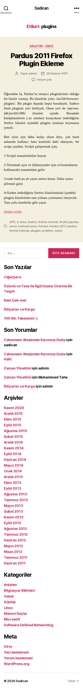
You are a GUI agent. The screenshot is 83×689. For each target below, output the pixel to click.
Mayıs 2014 (13, 465)
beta (23, 222)
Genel (9, 596)
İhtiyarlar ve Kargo (19, 309)
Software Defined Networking (28, 625)
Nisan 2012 (13, 552)
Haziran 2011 (14, 563)
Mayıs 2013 (13, 506)
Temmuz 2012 (16, 534)
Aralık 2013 (13, 477)
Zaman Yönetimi (17, 368)
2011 (12, 222)
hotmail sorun (27, 226)
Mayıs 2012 (13, 546)
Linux (49, 46)
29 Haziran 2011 (57, 73)
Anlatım (36, 46)
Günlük (9, 602)
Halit (8, 359)
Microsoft (12, 619)
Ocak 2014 (13, 471)
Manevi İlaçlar (15, 613)
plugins (36, 230)
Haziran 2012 (15, 540)
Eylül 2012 (12, 523)
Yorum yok (44, 79)
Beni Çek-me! (15, 300)
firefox (32, 222)
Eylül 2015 (12, 425)
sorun (58, 230)
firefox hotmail (48, 222)
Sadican (42, 8)
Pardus (43, 226)
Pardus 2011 (57, 226)
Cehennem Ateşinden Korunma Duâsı (35, 340)
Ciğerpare (12, 277)
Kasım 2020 (14, 408)
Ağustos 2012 (15, 529)
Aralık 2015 (13, 413)
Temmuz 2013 (16, 500)
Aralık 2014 (13, 442)
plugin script (12, 211)
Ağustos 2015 (15, 431)
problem (47, 230)
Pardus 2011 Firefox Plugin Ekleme (41, 59)
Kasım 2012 (13, 517)
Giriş (8, 646)
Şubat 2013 (13, 511)
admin (33, 73)
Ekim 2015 (12, 419)
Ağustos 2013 (15, 494)
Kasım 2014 (13, 448)
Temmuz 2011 (15, 557)
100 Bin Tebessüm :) (21, 318)
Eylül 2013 (12, 488)
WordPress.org (16, 664)
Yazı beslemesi (16, 652)
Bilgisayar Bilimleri (19, 590)
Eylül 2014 (12, 454)
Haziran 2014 (15, 460)
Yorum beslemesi (18, 658)
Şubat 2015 (13, 437)
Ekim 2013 (12, 483)
